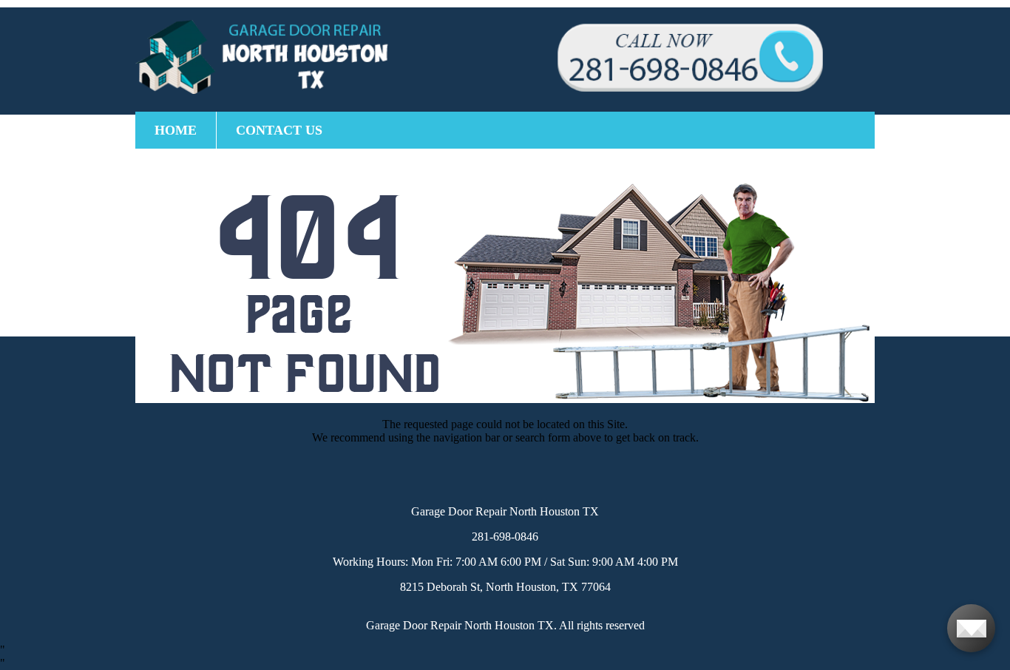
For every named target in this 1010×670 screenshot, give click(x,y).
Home (176, 130)
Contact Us (279, 130)
